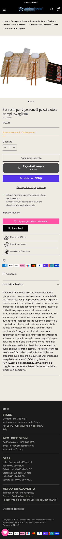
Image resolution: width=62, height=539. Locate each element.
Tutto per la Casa (19, 21)
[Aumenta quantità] (14, 147)
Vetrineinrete (24, 520)
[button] (5, 532)
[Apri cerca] (52, 9)
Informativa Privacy (13, 449)
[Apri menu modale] (4, 9)
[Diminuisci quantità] (5, 147)
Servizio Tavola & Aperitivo (15, 25)
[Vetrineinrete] (31, 9)
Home (5, 21)
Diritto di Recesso (14, 508)
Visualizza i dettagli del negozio (20, 205)
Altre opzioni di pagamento (31, 187)
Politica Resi (15, 228)
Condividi (11, 273)
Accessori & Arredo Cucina (42, 21)
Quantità (7, 141)
